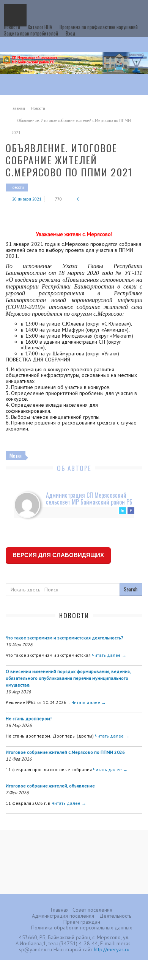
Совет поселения (92, 909)
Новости (12, 26)
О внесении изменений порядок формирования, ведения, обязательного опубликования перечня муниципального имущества (68, 678)
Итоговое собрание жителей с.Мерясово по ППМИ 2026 (65, 752)
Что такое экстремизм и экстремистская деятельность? (64, 638)
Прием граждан (81, 921)
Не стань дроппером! (29, 718)
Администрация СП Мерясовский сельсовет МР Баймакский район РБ (89, 498)
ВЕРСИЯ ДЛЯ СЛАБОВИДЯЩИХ (58, 555)
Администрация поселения (63, 915)
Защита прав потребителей (31, 33)
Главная (18, 108)
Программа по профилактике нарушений (99, 26)
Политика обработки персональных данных (81, 927)
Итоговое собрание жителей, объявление (50, 786)
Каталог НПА (40, 26)
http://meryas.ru (111, 949)
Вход (71, 33)
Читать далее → (109, 655)
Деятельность (115, 915)
